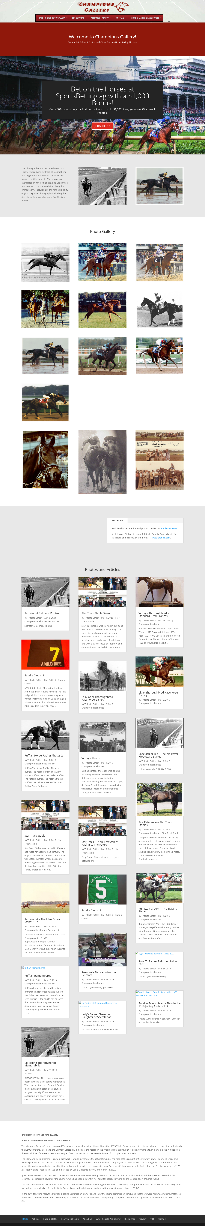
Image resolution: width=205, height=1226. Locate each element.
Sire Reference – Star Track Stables (155, 823)
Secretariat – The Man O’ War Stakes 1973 (42, 920)
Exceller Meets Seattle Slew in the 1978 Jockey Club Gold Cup (160, 1005)
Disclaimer (129, 1218)
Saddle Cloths (50, 1218)
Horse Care (117, 520)
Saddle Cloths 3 (34, 675)
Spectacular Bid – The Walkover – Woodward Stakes (159, 755)
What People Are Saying (108, 1218)
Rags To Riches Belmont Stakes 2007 (158, 963)
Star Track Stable (34, 835)
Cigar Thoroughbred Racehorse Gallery (158, 694)
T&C (152, 1218)
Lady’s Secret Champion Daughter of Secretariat (96, 1015)
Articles (28, 1073)
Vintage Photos (91, 758)
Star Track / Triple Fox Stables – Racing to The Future (101, 843)
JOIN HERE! (102, 126)
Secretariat (53, 621)
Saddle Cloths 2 (91, 910)
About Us (87, 1218)
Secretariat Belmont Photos (41, 613)
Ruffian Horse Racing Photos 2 (43, 755)
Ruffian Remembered (37, 975)
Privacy (142, 1218)
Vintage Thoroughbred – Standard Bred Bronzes (154, 614)
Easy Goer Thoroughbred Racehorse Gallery (97, 698)
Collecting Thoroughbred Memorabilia (40, 1064)
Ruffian (51, 763)
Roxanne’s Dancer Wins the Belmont (98, 973)
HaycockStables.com (160, 537)
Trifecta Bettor (34, 617)
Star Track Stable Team (95, 613)
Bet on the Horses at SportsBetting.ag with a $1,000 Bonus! (102, 95)
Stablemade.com (169, 528)
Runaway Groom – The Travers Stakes (158, 910)
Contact (162, 1218)
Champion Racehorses (35, 621)
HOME (24, 1218)
